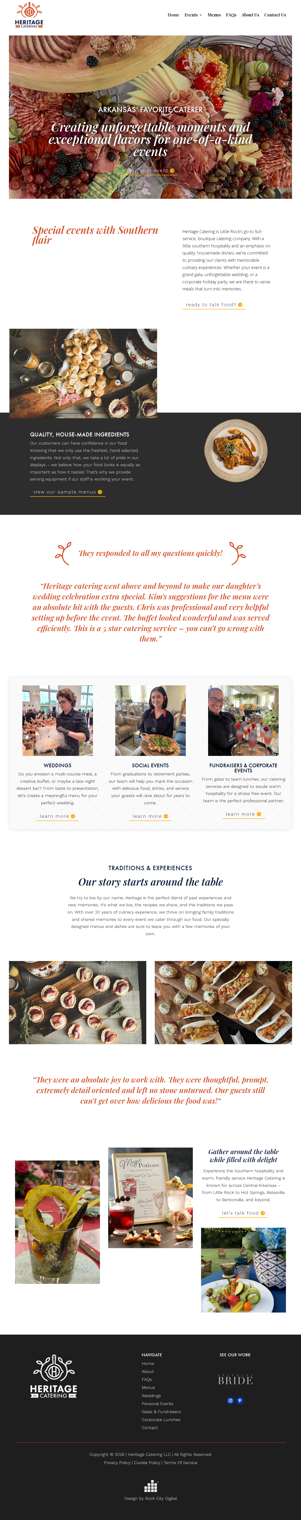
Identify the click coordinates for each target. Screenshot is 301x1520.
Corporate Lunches (161, 1419)
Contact (150, 1427)
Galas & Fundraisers (161, 1411)
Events (191, 15)
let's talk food (240, 1213)
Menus (214, 15)
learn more (54, 816)
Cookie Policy (148, 1462)
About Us (250, 15)
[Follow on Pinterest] (240, 1400)
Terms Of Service (180, 1462)
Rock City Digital (161, 1498)
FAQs (231, 15)
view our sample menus (64, 492)
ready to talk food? (211, 304)
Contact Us (275, 15)
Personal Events (157, 1403)
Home (173, 15)
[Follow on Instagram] (230, 1400)
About (148, 1371)
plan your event (147, 170)
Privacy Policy (117, 1462)
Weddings (151, 1395)
